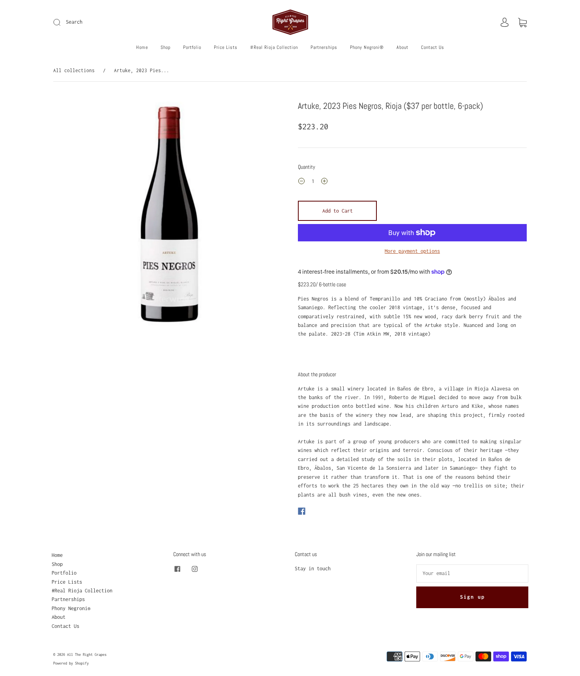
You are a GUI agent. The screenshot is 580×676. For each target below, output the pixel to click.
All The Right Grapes (87, 654)
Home (142, 47)
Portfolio (192, 47)
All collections (74, 70)
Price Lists (226, 47)
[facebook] (177, 569)
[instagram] (194, 569)
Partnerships (324, 47)
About (402, 47)
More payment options (412, 251)
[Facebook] (302, 511)
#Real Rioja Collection (274, 47)
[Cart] (522, 22)
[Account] (505, 22)
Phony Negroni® (367, 47)
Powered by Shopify (71, 663)
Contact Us (432, 47)
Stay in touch (313, 568)
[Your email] (472, 573)
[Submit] (110, 22)
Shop (165, 47)
